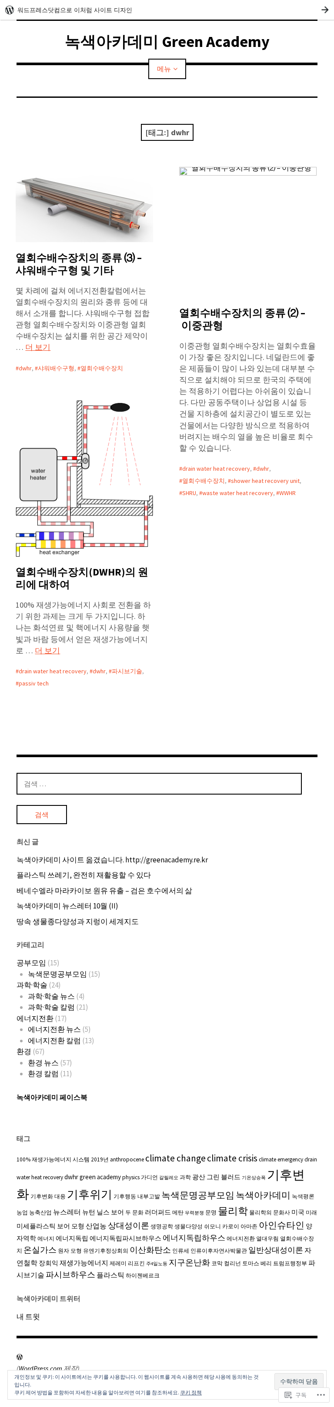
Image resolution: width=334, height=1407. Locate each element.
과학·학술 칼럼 (51, 1007)
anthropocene (127, 1159)
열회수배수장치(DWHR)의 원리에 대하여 (82, 578)
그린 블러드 (223, 1177)
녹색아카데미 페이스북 (52, 1097)
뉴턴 (88, 1212)
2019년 (100, 1159)
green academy (100, 1177)
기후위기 (89, 1194)
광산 (198, 1177)
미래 (311, 1212)
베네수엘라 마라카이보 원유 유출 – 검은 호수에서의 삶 (104, 890)
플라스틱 (110, 1275)
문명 (211, 1212)
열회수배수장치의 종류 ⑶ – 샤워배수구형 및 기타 (79, 264)
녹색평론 (303, 1196)
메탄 (178, 1212)
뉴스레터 (67, 1211)
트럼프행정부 (290, 1263)
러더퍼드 (158, 1212)
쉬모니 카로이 (221, 1226)
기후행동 (125, 1196)
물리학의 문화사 (269, 1212)
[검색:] (159, 783)
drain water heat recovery (216, 468)
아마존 (248, 1226)
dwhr (25, 368)
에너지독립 (72, 1238)
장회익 (48, 1263)
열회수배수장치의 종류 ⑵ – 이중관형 (242, 319)
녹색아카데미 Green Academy (167, 41)
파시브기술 (127, 671)
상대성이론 (128, 1225)
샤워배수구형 (56, 368)
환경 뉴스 (43, 1063)
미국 (297, 1212)
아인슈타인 (281, 1225)
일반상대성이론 (275, 1250)
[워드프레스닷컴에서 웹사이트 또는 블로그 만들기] (20, 1357)
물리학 (233, 1210)
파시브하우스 (70, 1275)
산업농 (96, 1225)
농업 (22, 1212)
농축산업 (40, 1212)
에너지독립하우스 (194, 1238)
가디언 (149, 1177)
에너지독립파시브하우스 (125, 1238)
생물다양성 (188, 1226)
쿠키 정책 (191, 1392)
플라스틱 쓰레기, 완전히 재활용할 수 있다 (84, 875)
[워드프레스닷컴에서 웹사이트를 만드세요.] (167, 10)
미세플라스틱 (36, 1226)
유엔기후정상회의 (105, 1250)
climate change (175, 1158)
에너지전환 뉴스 (54, 1029)
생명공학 (161, 1226)
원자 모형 (70, 1250)
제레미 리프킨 (127, 1263)
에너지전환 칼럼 (54, 1040)
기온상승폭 (254, 1178)
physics (131, 1177)
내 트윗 (28, 1316)
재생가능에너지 (84, 1262)
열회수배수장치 (101, 368)
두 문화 (134, 1212)
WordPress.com (40, 1368)
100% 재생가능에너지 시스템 (53, 1159)
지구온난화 (189, 1262)
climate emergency (281, 1159)
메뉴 (164, 68)
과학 (185, 1177)
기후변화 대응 (48, 1196)
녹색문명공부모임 (57, 974)
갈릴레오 (168, 1178)
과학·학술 (32, 985)
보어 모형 (70, 1226)
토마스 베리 (257, 1263)
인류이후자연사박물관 (218, 1250)
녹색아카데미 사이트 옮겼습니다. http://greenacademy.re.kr (112, 860)
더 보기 (37, 347)
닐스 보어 (110, 1212)
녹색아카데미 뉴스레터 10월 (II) (67, 906)
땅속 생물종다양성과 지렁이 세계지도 (78, 921)
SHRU (189, 493)
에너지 (45, 1238)
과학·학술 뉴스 (51, 996)
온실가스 (40, 1250)
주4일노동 (156, 1264)
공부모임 (31, 963)
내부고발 (148, 1196)
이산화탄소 (150, 1249)
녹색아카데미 (263, 1195)
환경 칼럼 (43, 1073)
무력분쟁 (194, 1213)
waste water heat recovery (237, 493)
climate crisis (232, 1158)
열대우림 (267, 1238)
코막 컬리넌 (226, 1263)
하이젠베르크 (143, 1275)
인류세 (180, 1250)
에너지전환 (35, 1018)
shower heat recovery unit (265, 481)
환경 (24, 1051)
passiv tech (34, 683)
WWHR (287, 493)
